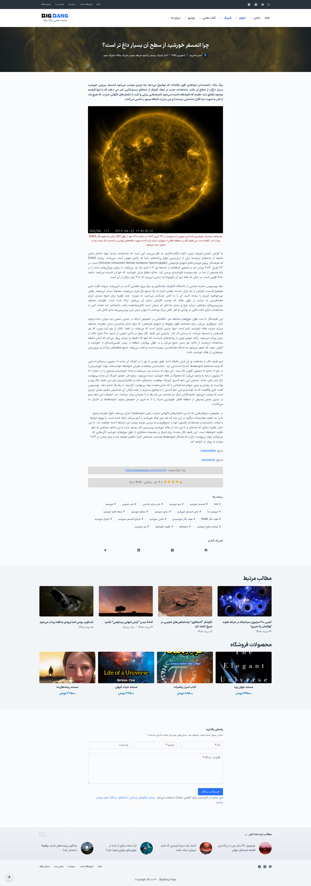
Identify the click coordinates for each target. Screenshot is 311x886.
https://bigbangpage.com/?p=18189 (145, 470)
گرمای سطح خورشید (209, 527)
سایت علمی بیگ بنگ (55, 20)
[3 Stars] (173, 481)
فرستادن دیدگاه (210, 791)
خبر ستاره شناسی (153, 504)
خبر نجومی (129, 504)
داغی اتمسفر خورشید (189, 512)
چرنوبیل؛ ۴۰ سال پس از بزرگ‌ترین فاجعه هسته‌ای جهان (236, 848)
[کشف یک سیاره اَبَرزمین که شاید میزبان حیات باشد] (206, 848)
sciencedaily (208, 451)
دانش (256, 18)
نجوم (242, 18)
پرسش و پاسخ (149, 55)
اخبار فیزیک (162, 55)
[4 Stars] (169, 481)
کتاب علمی (209, 18)
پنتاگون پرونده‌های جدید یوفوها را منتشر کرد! (59, 848)
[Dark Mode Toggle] (9, 877)
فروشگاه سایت (86, 4)
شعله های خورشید (114, 512)
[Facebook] (263, 4)
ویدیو (191, 18)
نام (217, 745)
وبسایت (123, 745)
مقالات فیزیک (115, 55)
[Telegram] (105, 550)
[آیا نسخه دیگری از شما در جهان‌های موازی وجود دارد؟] (146, 848)
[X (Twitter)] (256, 4)
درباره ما (72, 4)
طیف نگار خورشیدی (183, 519)
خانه (98, 4)
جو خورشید (176, 504)
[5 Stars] (165, 481)
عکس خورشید (157, 519)
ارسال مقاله (46, 4)
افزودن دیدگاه (211, 757)
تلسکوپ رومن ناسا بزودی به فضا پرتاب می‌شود (66, 622)
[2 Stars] (177, 481)
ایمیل (170, 745)
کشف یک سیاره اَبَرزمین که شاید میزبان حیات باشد (178, 848)
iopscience (208, 460)
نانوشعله (185, 527)
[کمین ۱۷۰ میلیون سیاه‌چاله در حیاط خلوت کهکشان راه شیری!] (245, 601)
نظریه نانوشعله (164, 527)
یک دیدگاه (128, 627)
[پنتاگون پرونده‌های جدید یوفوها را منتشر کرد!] (87, 848)
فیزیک (227, 18)
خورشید (110, 504)
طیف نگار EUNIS (211, 519)
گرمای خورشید (103, 519)
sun (217, 504)
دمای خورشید (162, 512)
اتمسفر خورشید (199, 504)
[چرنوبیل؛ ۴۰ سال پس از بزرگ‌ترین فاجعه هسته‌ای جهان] (265, 848)
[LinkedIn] (138, 550)
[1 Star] (181, 482)
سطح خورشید (139, 512)
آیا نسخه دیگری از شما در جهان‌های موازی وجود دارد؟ (121, 848)
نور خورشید (142, 527)
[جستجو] (268, 4)
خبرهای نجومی (135, 55)
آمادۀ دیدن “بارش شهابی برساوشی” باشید (128, 622)
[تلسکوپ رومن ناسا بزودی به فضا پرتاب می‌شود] (66, 601)
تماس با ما (59, 4)
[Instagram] (249, 4)
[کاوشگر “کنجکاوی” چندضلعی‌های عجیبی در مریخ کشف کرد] (185, 601)
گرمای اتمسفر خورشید (130, 519)
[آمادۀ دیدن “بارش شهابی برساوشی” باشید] (126, 601)
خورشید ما (214, 512)
